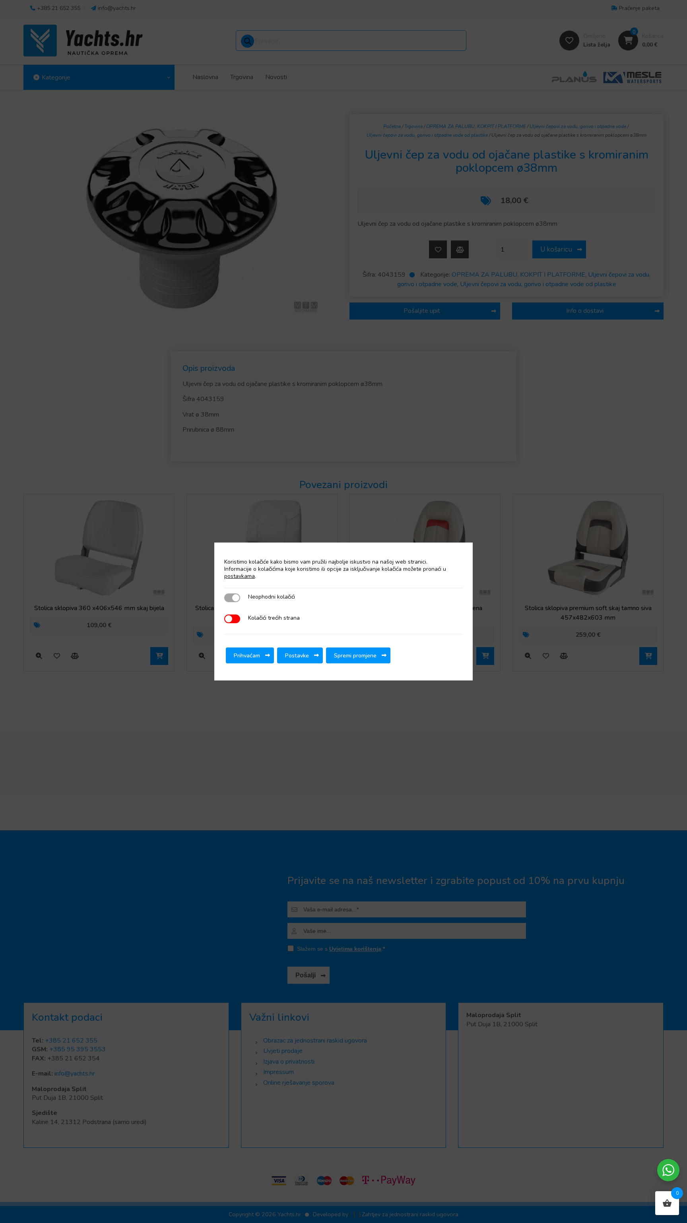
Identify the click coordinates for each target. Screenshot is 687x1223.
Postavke (297, 655)
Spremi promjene (355, 655)
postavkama (239, 576)
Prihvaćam (247, 655)
